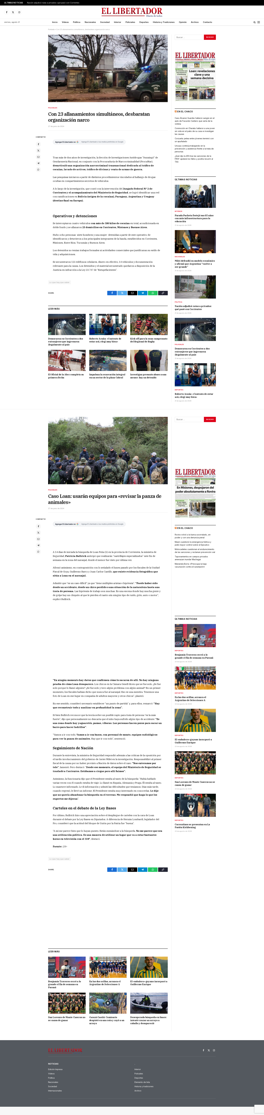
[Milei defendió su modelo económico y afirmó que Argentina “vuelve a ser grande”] (195, 241)
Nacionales (90, 22)
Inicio (54, 22)
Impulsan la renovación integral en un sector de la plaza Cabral (107, 376)
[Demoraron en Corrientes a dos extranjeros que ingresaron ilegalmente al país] (67, 324)
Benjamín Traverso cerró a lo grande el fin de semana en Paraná (64, 984)
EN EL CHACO (185, 111)
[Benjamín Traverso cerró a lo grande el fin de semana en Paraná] (67, 967)
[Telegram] (38, 163)
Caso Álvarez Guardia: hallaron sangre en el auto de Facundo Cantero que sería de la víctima (195, 121)
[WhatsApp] (38, 169)
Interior (117, 22)
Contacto (207, 22)
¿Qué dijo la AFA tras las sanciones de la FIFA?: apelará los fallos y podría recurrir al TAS (194, 159)
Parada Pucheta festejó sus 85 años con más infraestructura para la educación (194, 218)
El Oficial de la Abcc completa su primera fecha (66, 376)
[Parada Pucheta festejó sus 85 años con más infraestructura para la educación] (195, 196)
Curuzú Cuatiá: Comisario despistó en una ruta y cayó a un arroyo (106, 1020)
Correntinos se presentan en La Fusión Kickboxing (192, 826)
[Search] (254, 22)
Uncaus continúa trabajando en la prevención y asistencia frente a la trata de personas (194, 149)
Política (76, 22)
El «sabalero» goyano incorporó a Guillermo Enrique (148, 983)
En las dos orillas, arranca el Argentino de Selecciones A (105, 983)
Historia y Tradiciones (163, 22)
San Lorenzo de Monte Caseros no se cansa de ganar (66, 1019)
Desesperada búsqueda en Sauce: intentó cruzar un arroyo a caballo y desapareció (148, 1020)
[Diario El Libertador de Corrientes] (132, 12)
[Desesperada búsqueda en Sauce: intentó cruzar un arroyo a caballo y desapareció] (149, 1003)
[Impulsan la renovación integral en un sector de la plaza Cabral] (108, 360)
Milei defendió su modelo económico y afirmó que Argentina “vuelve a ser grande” (195, 263)
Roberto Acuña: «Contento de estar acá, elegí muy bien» (105, 340)
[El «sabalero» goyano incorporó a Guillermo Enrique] (149, 967)
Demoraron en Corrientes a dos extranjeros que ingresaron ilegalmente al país (61, 3)
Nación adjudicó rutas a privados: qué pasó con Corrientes (193, 308)
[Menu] (258, 22)
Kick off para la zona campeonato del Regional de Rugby (148, 340)
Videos (65, 22)
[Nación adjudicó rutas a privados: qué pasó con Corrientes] (195, 287)
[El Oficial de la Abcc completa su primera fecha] (67, 360)
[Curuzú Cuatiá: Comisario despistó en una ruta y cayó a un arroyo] (108, 1003)
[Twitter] (38, 150)
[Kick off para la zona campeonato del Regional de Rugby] (149, 324)
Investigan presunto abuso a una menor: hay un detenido (148, 376)
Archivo (195, 22)
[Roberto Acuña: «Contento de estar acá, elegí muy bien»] (108, 324)
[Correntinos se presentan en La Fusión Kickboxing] (195, 805)
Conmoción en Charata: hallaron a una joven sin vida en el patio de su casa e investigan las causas (195, 131)
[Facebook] (38, 144)
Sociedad (105, 22)
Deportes (143, 22)
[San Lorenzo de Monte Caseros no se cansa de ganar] (67, 1003)
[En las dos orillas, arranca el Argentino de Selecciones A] (108, 967)
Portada (51, 29)
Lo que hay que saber (60, 282)
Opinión (183, 22)
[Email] (38, 156)
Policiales (130, 22)
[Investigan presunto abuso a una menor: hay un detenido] (149, 360)
